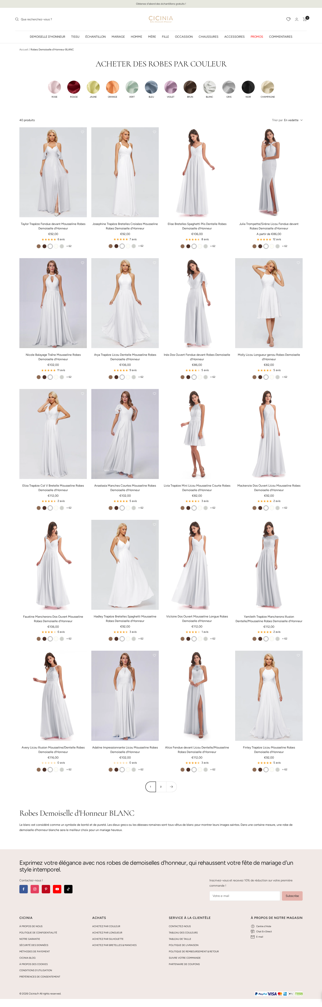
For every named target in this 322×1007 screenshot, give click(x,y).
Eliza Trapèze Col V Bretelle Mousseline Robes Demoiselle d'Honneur (53, 488)
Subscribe (292, 896)
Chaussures (208, 36)
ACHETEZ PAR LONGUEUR (107, 932)
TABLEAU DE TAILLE (180, 939)
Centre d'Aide (263, 926)
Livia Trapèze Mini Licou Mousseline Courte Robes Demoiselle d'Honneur (197, 488)
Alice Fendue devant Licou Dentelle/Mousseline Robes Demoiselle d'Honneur (197, 750)
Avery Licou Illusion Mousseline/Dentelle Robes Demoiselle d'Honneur (53, 750)
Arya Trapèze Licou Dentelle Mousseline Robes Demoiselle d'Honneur (125, 357)
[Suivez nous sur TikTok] (68, 889)
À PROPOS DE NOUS (30, 926)
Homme (136, 36)
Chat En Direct (264, 931)
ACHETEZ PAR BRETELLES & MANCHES (114, 945)
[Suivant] (171, 787)
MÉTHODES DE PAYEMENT (34, 951)
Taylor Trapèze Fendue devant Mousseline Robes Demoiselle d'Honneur (53, 226)
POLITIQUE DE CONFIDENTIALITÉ (38, 932)
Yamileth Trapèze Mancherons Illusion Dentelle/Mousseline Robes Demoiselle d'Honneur (269, 619)
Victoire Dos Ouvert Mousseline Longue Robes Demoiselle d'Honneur (197, 619)
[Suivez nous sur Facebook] (23, 889)
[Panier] (305, 19)
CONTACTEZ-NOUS (180, 926)
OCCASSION (184, 36)
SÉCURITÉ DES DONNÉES (33, 945)
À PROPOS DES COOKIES (33, 964)
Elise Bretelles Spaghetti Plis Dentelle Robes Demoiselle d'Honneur (197, 226)
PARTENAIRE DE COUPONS (184, 964)
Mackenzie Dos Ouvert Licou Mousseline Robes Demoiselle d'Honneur (268, 488)
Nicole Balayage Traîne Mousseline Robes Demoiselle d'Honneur (53, 357)
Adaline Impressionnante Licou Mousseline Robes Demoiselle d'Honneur (125, 750)
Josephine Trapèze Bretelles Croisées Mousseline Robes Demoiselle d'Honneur (125, 226)
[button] (54, 89)
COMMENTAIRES (280, 36)
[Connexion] (296, 19)
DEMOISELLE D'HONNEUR (47, 36)
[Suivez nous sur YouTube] (57, 889)
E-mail (259, 936)
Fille (165, 36)
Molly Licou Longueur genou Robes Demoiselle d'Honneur (269, 357)
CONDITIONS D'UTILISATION (35, 970)
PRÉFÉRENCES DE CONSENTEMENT (39, 976)
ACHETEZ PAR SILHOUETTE (108, 939)
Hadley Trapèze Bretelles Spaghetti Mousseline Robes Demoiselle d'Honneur (125, 619)
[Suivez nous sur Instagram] (35, 889)
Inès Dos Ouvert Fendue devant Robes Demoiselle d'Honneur (197, 357)
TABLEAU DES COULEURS (183, 932)
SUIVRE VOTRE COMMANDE (185, 957)
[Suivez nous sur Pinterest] (46, 889)
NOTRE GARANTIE (29, 939)
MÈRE (152, 36)
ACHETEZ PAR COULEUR (106, 926)
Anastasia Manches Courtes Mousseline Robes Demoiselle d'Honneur (125, 488)
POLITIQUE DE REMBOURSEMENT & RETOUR (194, 951)
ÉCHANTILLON (95, 36)
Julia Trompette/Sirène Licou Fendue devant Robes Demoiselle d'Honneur (269, 226)
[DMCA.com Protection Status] (299, 994)
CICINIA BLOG (27, 957)
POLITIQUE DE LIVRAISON (183, 945)
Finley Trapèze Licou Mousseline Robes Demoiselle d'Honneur (269, 750)
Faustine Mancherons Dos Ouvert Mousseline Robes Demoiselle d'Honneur (53, 619)
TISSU (75, 36)
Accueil (23, 49)
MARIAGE (118, 36)
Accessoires (234, 36)
